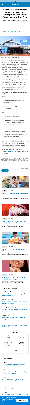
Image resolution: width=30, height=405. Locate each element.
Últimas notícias (10, 288)
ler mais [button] (4, 402)
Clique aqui (10, 151)
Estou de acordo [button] (22, 400)
